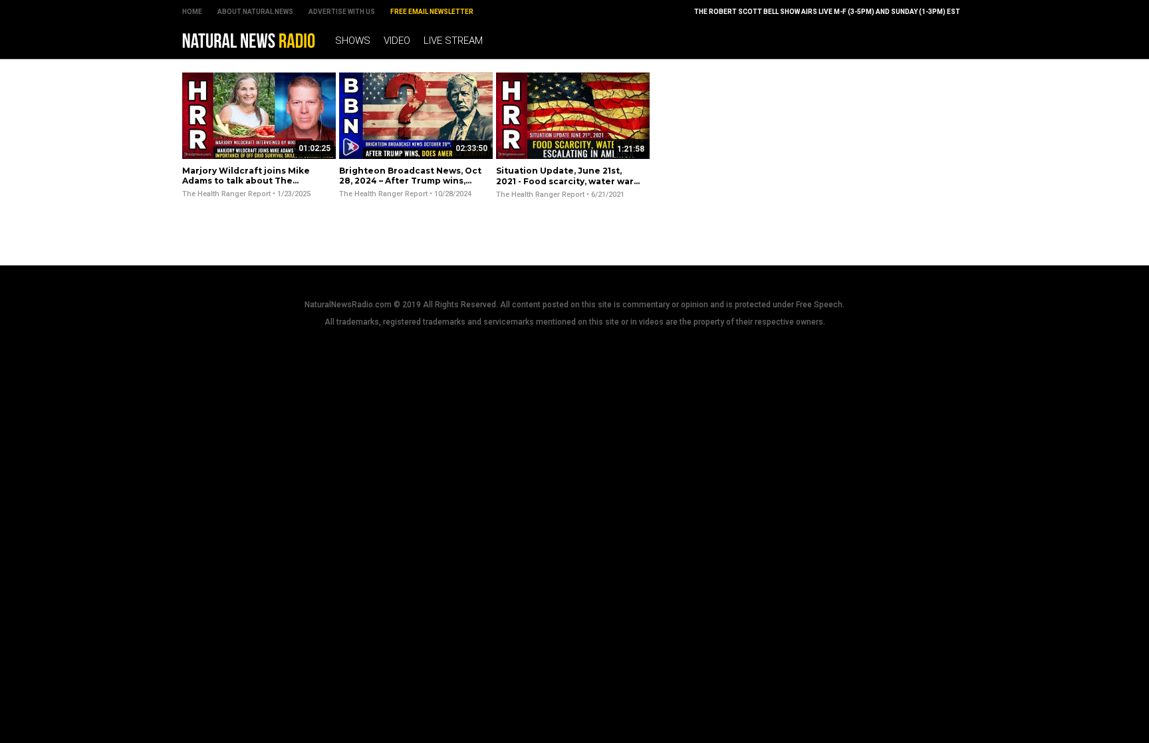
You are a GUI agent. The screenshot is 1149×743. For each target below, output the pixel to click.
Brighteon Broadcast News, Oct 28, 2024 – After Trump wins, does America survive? (410, 181)
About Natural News (255, 11)
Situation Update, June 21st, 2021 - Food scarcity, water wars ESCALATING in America (567, 181)
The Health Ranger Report (226, 194)
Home (192, 11)
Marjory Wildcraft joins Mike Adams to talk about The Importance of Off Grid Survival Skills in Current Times (252, 186)
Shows (352, 41)
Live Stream (453, 41)
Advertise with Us (342, 11)
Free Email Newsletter (431, 11)
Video (397, 41)
